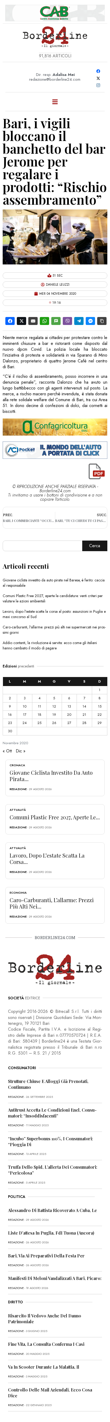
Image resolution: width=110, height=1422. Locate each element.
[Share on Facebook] (10, 321)
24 (24, 722)
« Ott (7, 751)
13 (69, 706)
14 (84, 706)
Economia (18, 892)
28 (84, 722)
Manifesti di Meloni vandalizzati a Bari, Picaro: (54, 1278)
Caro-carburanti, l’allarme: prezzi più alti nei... (52, 903)
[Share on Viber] (67, 321)
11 (39, 706)
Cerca (94, 546)
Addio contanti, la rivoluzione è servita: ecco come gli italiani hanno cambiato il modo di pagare (50, 645)
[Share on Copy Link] (102, 321)
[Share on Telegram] (79, 321)
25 (39, 722)
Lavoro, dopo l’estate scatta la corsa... (47, 858)
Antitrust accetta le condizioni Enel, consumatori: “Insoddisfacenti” (52, 1113)
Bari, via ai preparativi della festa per (46, 1255)
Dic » (20, 751)
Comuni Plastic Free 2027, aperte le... (55, 817)
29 (99, 722)
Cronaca (17, 765)
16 (10, 714)
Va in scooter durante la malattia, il (43, 1367)
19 (54, 714)
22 (99, 714)
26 (54, 722)
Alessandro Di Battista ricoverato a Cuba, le (52, 1210)
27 (69, 722)
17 (24, 714)
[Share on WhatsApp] (44, 321)
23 (10, 722)
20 (69, 714)
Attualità (18, 810)
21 (84, 714)
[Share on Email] (33, 321)
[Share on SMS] (56, 321)
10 (24, 706)
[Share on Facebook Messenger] (90, 321)
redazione (18, 789)
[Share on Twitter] (21, 321)
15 (99, 706)
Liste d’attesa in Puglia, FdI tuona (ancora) (51, 1233)
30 (10, 731)
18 (39, 714)
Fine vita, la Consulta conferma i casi (46, 1344)
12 (54, 706)
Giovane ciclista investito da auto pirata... (51, 775)
